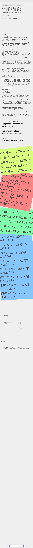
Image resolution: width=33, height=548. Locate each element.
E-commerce (3, 340)
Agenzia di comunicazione (15, 5)
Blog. (19, 329)
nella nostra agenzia (17, 109)
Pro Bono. (20, 328)
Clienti (19, 323)
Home (19, 322)
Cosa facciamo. (21, 325)
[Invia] (24, 546)
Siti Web (2, 338)
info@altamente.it (7, 322)
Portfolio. (20, 327)
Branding (2, 337)
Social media (5, 5)
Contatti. (19, 330)
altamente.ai (20, 332)
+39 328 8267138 (6, 323)
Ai (1, 342)
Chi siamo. (20, 324)
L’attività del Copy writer (7, 95)
